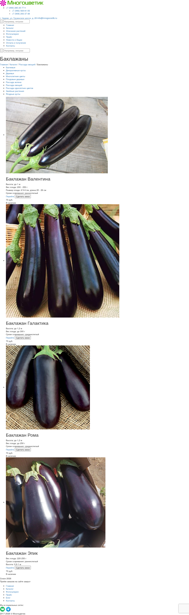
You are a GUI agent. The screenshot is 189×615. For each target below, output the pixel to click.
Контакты (10, 45)
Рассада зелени (13, 82)
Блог (8, 597)
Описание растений (15, 30)
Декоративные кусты (16, 70)
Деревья (10, 73)
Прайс (9, 36)
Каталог (10, 27)
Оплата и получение (16, 42)
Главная (10, 24)
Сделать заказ (23, 196)
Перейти (10, 196)
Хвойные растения (15, 90)
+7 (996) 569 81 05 (21, 10)
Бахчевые (10, 67)
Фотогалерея (12, 33)
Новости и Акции (14, 39)
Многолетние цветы (15, 76)
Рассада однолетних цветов (19, 88)
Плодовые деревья (15, 79)
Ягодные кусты (13, 93)
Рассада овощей (14, 85)
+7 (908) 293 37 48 (21, 13)
